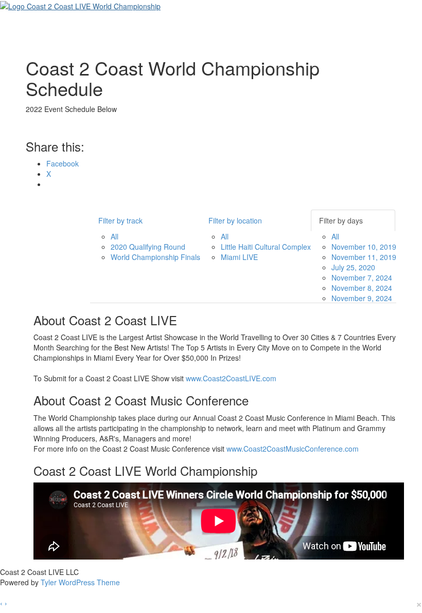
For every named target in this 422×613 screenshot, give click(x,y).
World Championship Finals (155, 257)
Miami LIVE (239, 257)
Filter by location (235, 220)
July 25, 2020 (353, 267)
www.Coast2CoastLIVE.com (231, 378)
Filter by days (341, 220)
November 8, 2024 (361, 288)
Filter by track (120, 220)
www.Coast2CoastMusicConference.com (292, 448)
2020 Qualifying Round (148, 247)
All (114, 236)
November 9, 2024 (361, 298)
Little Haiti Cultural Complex (266, 247)
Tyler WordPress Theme (80, 582)
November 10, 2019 (363, 247)
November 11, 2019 (363, 257)
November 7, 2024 (361, 277)
